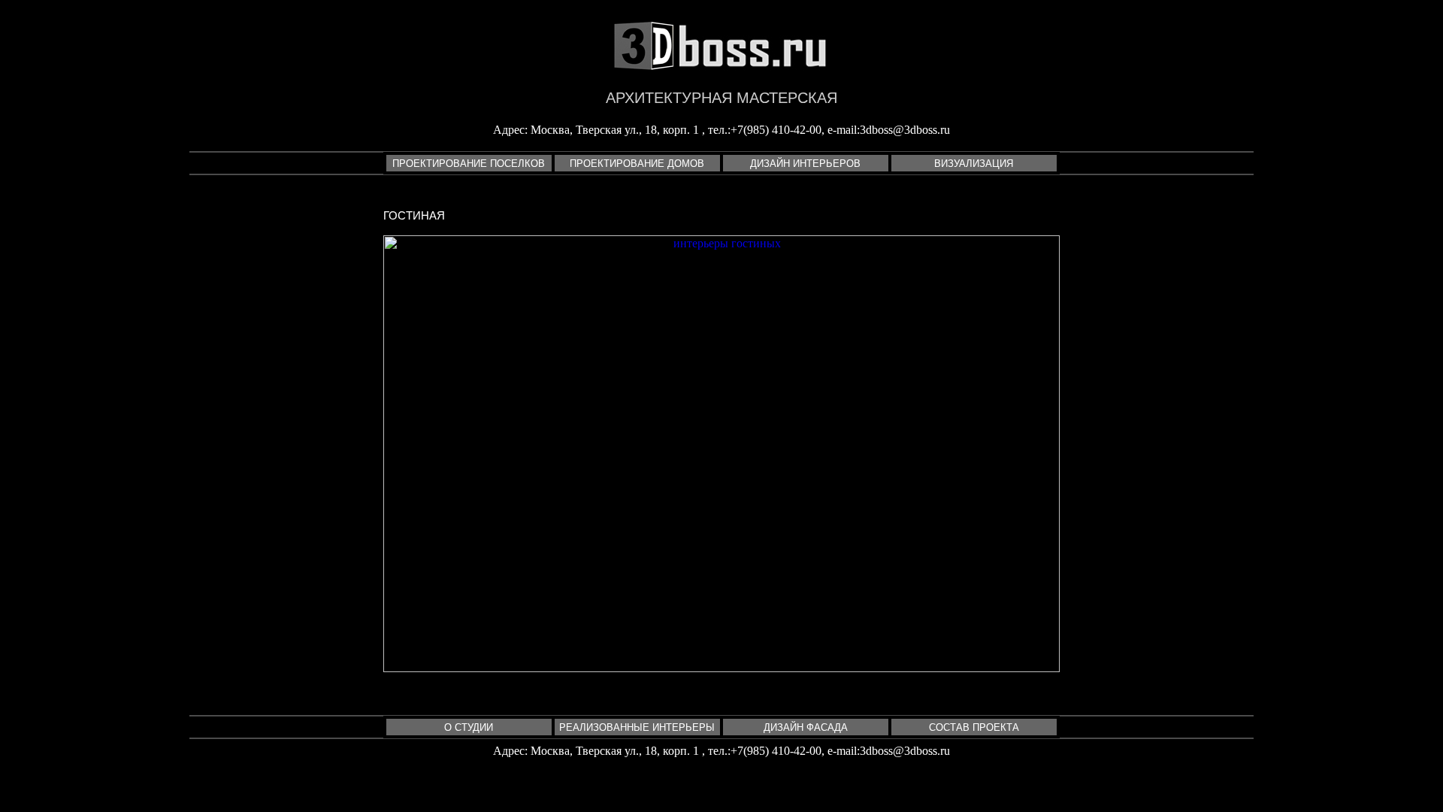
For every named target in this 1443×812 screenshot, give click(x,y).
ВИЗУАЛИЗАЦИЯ (973, 163)
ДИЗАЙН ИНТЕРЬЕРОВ (805, 163)
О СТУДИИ (468, 727)
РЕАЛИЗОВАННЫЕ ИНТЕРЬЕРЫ (637, 727)
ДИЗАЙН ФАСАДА (806, 727)
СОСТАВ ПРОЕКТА (974, 727)
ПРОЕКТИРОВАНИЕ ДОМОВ (637, 163)
